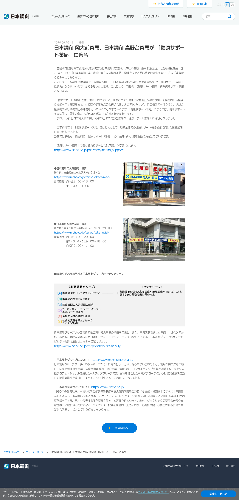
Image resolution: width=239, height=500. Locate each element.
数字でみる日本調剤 (88, 16)
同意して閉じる (218, 494)
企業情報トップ (11, 452)
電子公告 (230, 466)
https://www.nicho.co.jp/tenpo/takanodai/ (81, 232)
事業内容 (129, 16)
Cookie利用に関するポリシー (153, 492)
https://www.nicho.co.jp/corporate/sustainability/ (88, 346)
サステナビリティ (150, 16)
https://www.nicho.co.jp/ (107, 387)
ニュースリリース (60, 16)
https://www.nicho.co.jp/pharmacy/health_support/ (89, 150)
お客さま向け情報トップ (175, 466)
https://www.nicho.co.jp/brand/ (112, 359)
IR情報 (171, 16)
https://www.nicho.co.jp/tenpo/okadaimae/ (82, 177)
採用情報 (187, 16)
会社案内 (112, 16)
